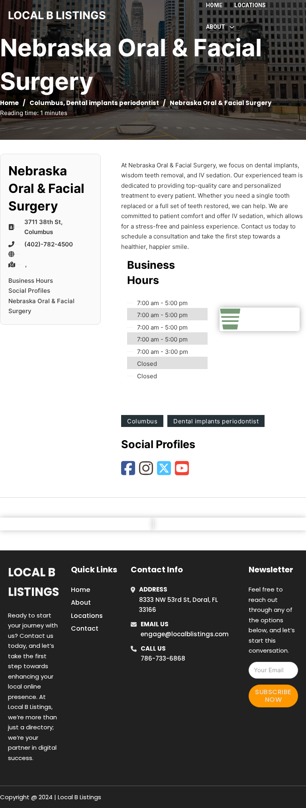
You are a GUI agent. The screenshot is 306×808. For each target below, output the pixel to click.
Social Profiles (29, 290)
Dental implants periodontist (112, 103)
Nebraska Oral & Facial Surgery (41, 306)
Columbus (46, 103)
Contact (84, 628)
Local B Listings (57, 15)
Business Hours (30, 280)
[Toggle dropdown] (232, 27)
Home (214, 5)
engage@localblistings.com (185, 634)
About (81, 602)
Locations (250, 5)
